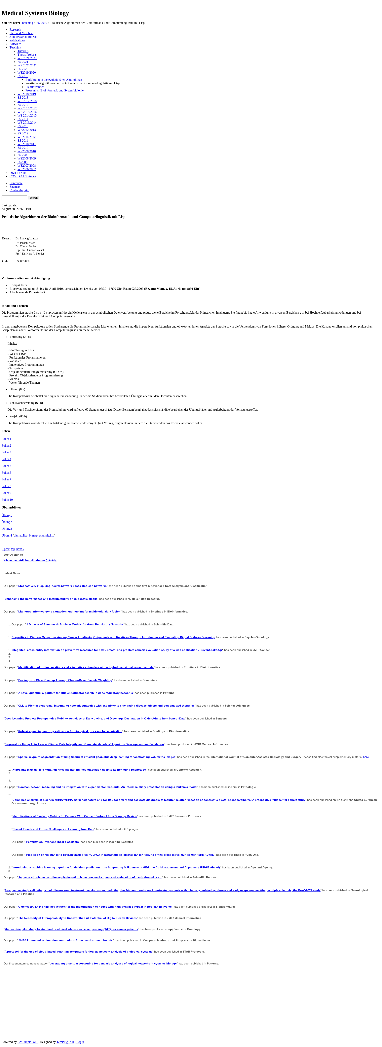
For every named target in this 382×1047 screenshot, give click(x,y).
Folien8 (6, 486)
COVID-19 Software (23, 176)
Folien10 (7, 499)
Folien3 (6, 452)
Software (15, 44)
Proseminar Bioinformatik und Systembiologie (54, 90)
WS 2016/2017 (27, 108)
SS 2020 (23, 69)
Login (80, 1042)
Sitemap (15, 186)
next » (20, 549)
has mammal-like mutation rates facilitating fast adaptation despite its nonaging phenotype (79, 769)
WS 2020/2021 (27, 65)
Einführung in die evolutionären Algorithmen (53, 79)
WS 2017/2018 (27, 101)
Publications (17, 40)
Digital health (18, 172)
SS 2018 (23, 97)
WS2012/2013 (27, 129)
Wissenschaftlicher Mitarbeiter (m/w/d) (30, 560)
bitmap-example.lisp (41, 535)
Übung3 (7, 528)
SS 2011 (23, 140)
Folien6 (6, 472)
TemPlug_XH (65, 1042)
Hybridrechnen (34, 86)
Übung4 (7, 535)
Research (15, 29)
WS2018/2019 (27, 94)
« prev (6, 549)
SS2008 (22, 162)
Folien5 (6, 466)
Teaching (27, 22)
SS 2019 (41, 22)
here (366, 756)
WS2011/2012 (27, 137)
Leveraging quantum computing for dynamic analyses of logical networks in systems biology (113, 963)
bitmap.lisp (20, 535)
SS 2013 (23, 126)
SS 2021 (23, 61)
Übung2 (7, 522)
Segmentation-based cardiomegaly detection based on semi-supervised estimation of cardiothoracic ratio (90, 877)
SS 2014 (23, 119)
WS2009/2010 (27, 151)
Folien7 (6, 479)
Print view (16, 183)
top (13, 549)
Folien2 (6, 445)
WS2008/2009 (27, 158)
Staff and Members (21, 33)
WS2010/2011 (27, 144)
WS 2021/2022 (27, 58)
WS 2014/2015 (27, 115)
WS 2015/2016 (27, 112)
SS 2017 (23, 104)
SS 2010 (23, 147)
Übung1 (7, 515)
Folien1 (6, 438)
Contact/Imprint (19, 190)
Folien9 (6, 493)
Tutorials (23, 51)
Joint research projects (23, 36)
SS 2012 (23, 133)
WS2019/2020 (27, 72)
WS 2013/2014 (27, 122)
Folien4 (6, 459)
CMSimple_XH (28, 1042)
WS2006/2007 (27, 169)
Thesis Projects (27, 54)
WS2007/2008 (27, 165)
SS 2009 (23, 155)
